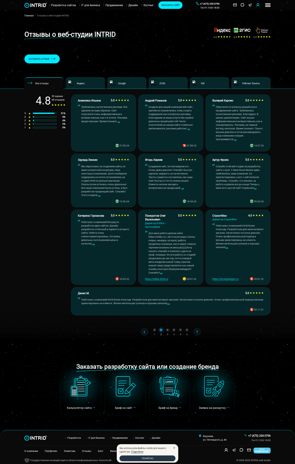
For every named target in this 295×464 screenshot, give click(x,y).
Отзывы (86, 450)
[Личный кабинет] (257, 5)
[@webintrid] (249, 5)
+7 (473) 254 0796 (259, 435)
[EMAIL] (248, 450)
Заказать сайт (170, 5)
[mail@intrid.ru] (234, 5)
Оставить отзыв (39, 58)
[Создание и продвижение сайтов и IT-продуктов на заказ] (26, 437)
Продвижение (114, 5)
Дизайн (133, 5)
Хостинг (148, 5)
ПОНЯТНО (147, 458)
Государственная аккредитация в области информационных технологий (70, 460)
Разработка (74, 437)
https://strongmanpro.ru (225, 278)
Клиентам (69, 450)
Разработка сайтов (63, 5)
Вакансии (115, 450)
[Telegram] (233, 450)
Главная (29, 15)
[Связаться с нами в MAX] (242, 5)
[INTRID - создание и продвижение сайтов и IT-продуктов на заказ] (26, 5)
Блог (100, 450)
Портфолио (51, 450)
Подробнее (137, 451)
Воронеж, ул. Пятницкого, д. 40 (215, 438)
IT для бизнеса (90, 5)
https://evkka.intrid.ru (156, 278)
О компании (31, 450)
